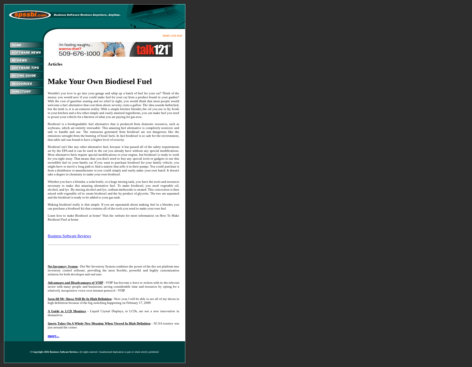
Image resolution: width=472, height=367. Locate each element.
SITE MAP (176, 36)
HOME (166, 36)
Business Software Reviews (69, 236)
